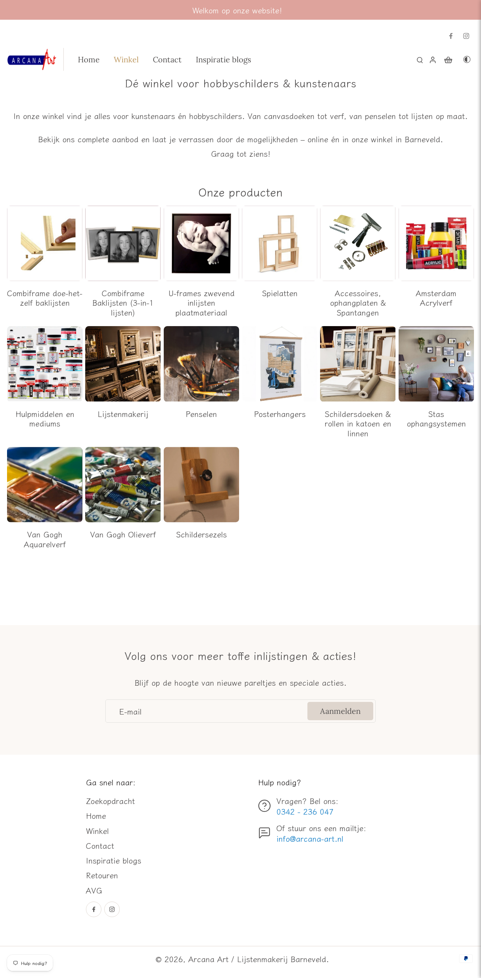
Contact (100, 845)
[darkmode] (467, 59)
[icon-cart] (448, 59)
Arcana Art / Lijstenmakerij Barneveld (257, 958)
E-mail (130, 711)
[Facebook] (450, 36)
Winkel (97, 830)
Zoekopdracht (110, 800)
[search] (419, 59)
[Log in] (432, 59)
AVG (94, 890)
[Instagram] (466, 36)
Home (96, 815)
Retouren (102, 875)
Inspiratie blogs (113, 860)
